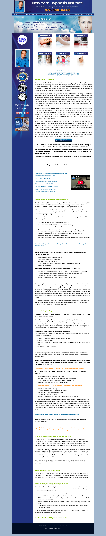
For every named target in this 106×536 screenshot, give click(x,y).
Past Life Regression (65, 14)
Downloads (89, 14)
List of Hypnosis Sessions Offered (29, 14)
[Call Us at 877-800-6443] (53, 6)
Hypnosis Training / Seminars (48, 14)
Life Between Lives (78, 14)
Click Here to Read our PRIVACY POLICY (53, 528)
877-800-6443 (22, 108)
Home (15, 14)
